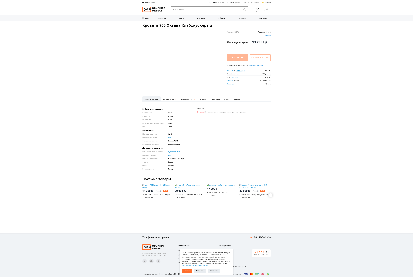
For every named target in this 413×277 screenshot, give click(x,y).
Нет (169, 155)
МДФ (170, 137)
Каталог (145, 18)
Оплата (181, 18)
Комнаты (162, 18)
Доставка (201, 18)
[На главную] (153, 9)
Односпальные (174, 152)
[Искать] (244, 9)
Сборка (221, 18)
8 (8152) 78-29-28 (262, 237)
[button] (270, 195)
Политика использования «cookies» (195, 266)
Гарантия (242, 18)
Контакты (263, 18)
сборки (235, 77)
